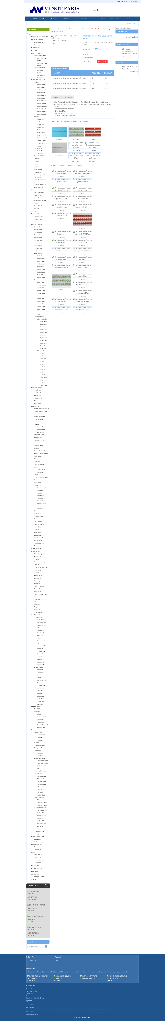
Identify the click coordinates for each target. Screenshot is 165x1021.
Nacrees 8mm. (41, 301)
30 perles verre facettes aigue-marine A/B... (129, 54)
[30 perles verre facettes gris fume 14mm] (62, 197)
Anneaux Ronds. (41, 429)
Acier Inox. (34, 50)
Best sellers (31, 972)
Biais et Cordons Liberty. (38, 836)
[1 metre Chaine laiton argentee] (59, 132)
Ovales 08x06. (43, 327)
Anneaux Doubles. (42, 432)
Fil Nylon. (36, 742)
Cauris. (36, 211)
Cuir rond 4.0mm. (41, 787)
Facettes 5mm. (38, 232)
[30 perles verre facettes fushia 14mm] (62, 180)
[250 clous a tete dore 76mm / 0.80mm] (59, 148)
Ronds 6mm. (43, 361)
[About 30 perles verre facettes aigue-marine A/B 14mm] (119, 49)
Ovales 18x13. (43, 343)
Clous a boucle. (41, 469)
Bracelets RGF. (41, 696)
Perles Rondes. (38, 253)
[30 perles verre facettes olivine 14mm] (83, 266)
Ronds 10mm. (43, 366)
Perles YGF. (40, 635)
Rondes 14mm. (41, 274)
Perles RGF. (40, 675)
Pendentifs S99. (41, 722)
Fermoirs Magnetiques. (40, 494)
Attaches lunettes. (39, 440)
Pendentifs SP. (38, 172)
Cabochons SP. (38, 148)
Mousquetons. (41, 490)
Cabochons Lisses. (39, 316)
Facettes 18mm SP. (42, 143)
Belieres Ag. (37, 583)
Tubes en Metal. (38, 532)
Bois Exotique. (38, 208)
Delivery (54, 19)
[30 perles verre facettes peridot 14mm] (83, 275)
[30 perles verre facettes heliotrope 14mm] (83, 197)
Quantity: (86, 61)
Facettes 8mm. (38, 237)
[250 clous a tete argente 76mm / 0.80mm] (76, 145)
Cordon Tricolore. (39, 732)
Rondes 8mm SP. (41, 98)
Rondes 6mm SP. (41, 95)
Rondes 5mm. (40, 261)
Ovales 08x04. (43, 324)
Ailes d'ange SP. (38, 169)
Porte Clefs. (37, 527)
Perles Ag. (37, 572)
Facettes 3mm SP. (41, 121)
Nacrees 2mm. (41, 282)
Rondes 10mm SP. (42, 100)
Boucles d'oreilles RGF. (41, 681)
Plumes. (36, 203)
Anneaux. (36, 424)
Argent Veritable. (36, 551)
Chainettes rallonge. (39, 464)
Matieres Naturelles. (36, 190)
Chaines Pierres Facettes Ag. (40, 595)
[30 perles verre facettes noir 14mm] (83, 258)
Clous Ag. (36, 564)
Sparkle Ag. (37, 609)
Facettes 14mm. (84, 29)
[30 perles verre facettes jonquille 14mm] (62, 241)
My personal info (32, 1015)
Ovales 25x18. (43, 345)
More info (56, 97)
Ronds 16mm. (43, 375)
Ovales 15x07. (43, 340)
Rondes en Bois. (38, 219)
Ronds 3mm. (43, 353)
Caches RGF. (40, 688)
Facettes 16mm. (38, 248)
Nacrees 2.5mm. (41, 285)
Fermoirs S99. (40, 719)
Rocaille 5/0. (37, 390)
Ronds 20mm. (43, 380)
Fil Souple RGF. (41, 685)
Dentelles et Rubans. (37, 844)
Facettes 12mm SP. (42, 135)
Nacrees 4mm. (41, 293)
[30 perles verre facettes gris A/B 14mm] (83, 180)
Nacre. (36, 164)
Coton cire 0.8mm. (42, 800)
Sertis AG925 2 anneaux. (41, 76)
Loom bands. (34, 871)
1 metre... (59, 139)
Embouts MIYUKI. (39, 419)
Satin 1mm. (40, 753)
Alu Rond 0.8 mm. (42, 810)
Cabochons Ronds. (42, 351)
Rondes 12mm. (41, 272)
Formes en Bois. (38, 216)
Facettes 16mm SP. (42, 140)
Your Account (134, 1)
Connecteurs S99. (41, 716)
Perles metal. (37, 519)
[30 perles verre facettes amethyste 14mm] (111, 29)
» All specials (133, 72)
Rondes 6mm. (40, 264)
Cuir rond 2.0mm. (41, 781)
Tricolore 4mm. (41, 740)
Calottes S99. (40, 714)
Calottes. (36, 459)
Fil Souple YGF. (41, 651)
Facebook (33, 961)
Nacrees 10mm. (41, 304)
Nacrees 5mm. (41, 295)
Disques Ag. (37, 607)
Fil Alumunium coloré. (40, 807)
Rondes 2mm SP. (41, 84)
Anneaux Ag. (37, 589)
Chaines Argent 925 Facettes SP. (39, 176)
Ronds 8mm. (43, 364)
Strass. (33, 852)
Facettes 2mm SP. (41, 119)
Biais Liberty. (37, 839)
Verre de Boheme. (36, 251)
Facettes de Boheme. (70, 29)
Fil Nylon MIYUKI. (39, 831)
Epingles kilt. (37, 482)
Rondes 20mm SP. (42, 114)
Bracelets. (37, 546)
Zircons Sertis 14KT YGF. (41, 55)
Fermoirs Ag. (37, 570)
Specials (120, 62)
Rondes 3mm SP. (41, 87)
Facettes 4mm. (38, 229)
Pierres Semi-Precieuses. (38, 79)
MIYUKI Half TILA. (39, 414)
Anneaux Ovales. (41, 427)
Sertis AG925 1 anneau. (41, 71)
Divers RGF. (40, 704)
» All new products (131, 37)
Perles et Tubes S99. (42, 725)
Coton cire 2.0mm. (42, 805)
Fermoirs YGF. (41, 633)
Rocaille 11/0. (38, 398)
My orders (29, 1011)
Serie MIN (37, 709)
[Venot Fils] (55, 10)
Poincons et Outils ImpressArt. (39, 36)
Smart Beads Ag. (38, 612)
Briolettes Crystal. (39, 876)
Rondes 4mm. (40, 258)
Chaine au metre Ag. (39, 562)
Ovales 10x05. (43, 329)
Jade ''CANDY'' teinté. (40, 156)
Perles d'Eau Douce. (39, 206)
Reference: (86, 49)
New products (122, 32)
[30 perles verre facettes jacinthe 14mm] (62, 214)
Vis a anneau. (37, 535)
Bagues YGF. (40, 659)
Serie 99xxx (37, 711)
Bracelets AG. (38, 591)
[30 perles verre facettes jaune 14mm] (62, 233)
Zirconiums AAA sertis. (37, 53)
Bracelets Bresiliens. (36, 868)
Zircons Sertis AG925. (40, 67)
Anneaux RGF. (40, 669)
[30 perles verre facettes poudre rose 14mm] (62, 308)
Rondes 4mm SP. (41, 90)
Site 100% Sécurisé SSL (37, 19)
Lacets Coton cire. (39, 797)
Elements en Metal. (36, 706)
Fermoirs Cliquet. (41, 501)
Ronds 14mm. (43, 372)
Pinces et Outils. (35, 865)
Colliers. (36, 474)
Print (55, 43)
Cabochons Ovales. (42, 319)
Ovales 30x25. (43, 348)
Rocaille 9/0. (37, 395)
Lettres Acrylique (39, 42)
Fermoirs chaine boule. (41, 504)
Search (96, 10)
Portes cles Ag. (38, 575)
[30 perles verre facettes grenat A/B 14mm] (62, 189)
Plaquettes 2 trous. (39, 524)
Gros (59, 29)
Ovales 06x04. (43, 321)
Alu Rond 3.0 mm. (42, 823)
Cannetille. (37, 461)
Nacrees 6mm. (41, 298)
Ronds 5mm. (43, 358)
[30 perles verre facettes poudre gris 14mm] (62, 300)
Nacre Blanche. (38, 198)
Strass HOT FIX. (38, 854)
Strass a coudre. (38, 857)
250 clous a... (59, 155)
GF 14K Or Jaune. (39, 617)
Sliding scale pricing (60, 68)
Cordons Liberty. (38, 841)
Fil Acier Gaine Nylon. (40, 771)
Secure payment (115, 19)
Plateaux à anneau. (39, 543)
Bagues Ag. (37, 581)
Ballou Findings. (38, 554)
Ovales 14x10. (43, 337)
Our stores (30, 1008)
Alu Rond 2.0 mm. (42, 821)
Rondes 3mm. (40, 256)
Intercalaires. (37, 513)
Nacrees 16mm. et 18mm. (42, 313)
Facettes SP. (37, 116)
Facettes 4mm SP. (41, 124)
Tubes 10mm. (37, 403)
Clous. (35, 467)
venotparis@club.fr (37, 998)
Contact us (41, 972)
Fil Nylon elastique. (39, 745)
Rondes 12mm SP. (42, 103)
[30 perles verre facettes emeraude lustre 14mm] (83, 172)
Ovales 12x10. (43, 335)
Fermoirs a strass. (39, 860)
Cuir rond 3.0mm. (41, 784)
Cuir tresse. (40, 792)
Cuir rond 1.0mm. (41, 779)
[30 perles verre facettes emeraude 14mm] (62, 172)
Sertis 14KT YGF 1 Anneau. (42, 59)
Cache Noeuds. (38, 456)
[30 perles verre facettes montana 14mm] (62, 249)
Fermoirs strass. (41, 508)
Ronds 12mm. (43, 369)
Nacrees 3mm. (41, 287)
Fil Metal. (36, 834)
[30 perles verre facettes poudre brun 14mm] (83, 283)
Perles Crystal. (35, 874)
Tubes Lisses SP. (38, 187)
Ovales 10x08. (43, 332)
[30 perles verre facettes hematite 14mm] (62, 206)
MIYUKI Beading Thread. (41, 411)
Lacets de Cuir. (38, 773)
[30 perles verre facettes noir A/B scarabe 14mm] (83, 249)
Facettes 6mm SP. (41, 127)
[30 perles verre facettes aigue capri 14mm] (76, 155)
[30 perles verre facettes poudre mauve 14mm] (83, 300)
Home (53, 29)
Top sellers (29, 1004)
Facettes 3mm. (38, 227)
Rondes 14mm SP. (42, 106)
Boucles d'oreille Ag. (39, 586)
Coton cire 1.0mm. (42, 802)
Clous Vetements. (39, 537)
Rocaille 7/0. (37, 392)
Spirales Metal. (38, 540)
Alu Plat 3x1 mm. (41, 826)
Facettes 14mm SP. (42, 138)
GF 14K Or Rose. (38, 667)
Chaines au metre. (36, 548)
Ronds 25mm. (43, 385)
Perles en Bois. (35, 214)
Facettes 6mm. (38, 235)
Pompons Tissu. (38, 849)
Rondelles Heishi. (36, 47)
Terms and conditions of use (84, 19)
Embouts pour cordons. (40, 480)
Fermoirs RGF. (41, 672)
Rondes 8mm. (40, 266)
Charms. (33, 879)
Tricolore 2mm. (41, 734)
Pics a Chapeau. (38, 521)
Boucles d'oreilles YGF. (41, 642)
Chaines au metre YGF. (41, 626)
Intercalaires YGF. (41, 646)
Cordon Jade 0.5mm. (42, 760)
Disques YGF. (40, 664)
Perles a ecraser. (38, 516)
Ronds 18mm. (43, 377)
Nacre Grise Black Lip (40, 192)
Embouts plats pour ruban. (41, 477)
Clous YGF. (40, 638)
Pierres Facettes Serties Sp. (40, 181)
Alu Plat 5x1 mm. (41, 829)
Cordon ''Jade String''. (39, 758)
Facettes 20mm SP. (42, 146)
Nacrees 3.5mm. (41, 290)
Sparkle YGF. (40, 619)
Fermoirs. (36, 485)
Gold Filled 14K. (35, 615)
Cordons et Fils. (35, 729)
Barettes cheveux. (39, 445)
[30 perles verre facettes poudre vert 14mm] (83, 308)
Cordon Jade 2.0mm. (42, 766)
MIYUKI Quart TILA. (39, 416)
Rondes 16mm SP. (42, 109)
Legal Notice (65, 19)
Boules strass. (38, 862)
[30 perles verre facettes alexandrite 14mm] (104, 29)
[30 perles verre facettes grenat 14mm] (83, 189)
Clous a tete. (40, 472)
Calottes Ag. (37, 578)
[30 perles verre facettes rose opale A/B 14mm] (93, 155)
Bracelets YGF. (41, 662)
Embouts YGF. (41, 648)
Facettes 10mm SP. (42, 132)
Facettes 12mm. (38, 243)
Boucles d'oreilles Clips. (40, 451)
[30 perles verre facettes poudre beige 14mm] (83, 292)
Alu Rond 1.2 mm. (42, 815)
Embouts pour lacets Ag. (40, 567)
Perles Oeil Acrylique (37, 39)
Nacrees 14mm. (41, 309)
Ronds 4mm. (43, 356)
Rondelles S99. (41, 727)
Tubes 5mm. (37, 401)
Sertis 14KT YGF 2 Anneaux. (42, 64)
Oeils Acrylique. (38, 45)
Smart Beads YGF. (42, 622)
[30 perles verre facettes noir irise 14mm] (62, 258)
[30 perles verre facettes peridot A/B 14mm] (76, 132)
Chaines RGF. (40, 701)
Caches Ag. (37, 604)
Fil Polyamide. (38, 768)
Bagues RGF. (40, 693)
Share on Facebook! (60, 41)
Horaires (128, 19)
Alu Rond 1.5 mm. (42, 818)
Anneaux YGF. (40, 630)
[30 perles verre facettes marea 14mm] (83, 241)
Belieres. (36, 448)
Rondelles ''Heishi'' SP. (40, 184)
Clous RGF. (40, 677)
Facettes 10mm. (38, 240)
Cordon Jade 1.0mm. (42, 763)
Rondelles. (37, 529)
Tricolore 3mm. (41, 737)
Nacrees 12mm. (41, 306)
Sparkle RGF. (40, 698)
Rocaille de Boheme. (36, 387)
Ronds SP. (39, 151)
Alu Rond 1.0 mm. (42, 812)
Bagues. (36, 442)
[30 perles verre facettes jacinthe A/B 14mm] (83, 206)
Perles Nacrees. (38, 280)
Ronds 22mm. (43, 383)
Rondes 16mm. (41, 277)
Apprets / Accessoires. (37, 422)
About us (101, 19)
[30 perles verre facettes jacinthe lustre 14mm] (93, 132)
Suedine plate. (41, 795)
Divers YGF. (40, 656)
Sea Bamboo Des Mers (40, 200)
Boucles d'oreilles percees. (41, 453)
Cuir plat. (39, 789)
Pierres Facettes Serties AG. (40, 600)
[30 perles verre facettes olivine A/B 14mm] (62, 266)
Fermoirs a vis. (41, 498)
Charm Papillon (127, 66)
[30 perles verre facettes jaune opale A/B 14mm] (93, 145)
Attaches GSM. (38, 437)
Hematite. (37, 161)
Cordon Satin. (37, 750)
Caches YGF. (40, 654)
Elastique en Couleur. (40, 748)
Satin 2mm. (40, 755)
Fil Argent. (37, 559)
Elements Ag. (37, 556)
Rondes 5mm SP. (41, 92)
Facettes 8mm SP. (41, 130)
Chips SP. (36, 166)
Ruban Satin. (37, 847)
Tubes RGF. (40, 690)
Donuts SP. (37, 158)
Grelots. (36, 511)
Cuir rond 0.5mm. (41, 776)
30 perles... (76, 139)
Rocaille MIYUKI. (36, 406)
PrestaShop (86, 1017)
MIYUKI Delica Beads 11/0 (41, 408)
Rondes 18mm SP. (42, 111)
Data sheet (68, 97)
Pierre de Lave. (38, 195)
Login (126, 1)
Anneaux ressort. (41, 487)
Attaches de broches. (39, 434)
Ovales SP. (40, 153)
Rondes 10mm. (41, 269)
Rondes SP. (37, 82)
